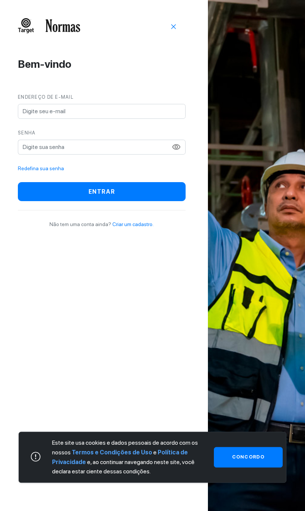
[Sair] (174, 26)
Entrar (102, 191)
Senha (26, 133)
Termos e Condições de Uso (112, 452)
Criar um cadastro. (133, 224)
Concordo (248, 457)
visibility (176, 147)
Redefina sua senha (41, 168)
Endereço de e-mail (46, 97)
